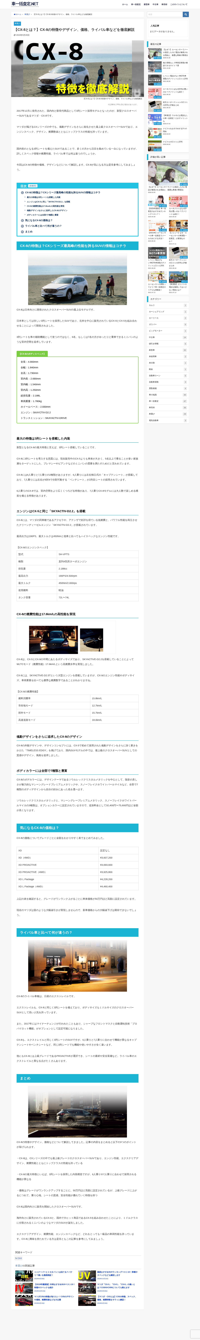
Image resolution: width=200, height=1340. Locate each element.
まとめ (27, 231)
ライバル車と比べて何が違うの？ (42, 226)
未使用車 (167, 356)
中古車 (155, 4)
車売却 (164, 4)
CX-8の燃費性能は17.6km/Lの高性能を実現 (45, 206)
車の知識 (167, 395)
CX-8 (19, 1258)
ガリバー (167, 324)
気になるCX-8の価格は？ (37, 220)
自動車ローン (167, 376)
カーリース (167, 318)
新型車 (147, 4)
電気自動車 (167, 420)
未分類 (167, 363)
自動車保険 (167, 382)
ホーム (125, 4)
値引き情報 (167, 344)
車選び (17, 23)
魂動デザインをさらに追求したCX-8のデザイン (46, 210)
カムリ (167, 305)
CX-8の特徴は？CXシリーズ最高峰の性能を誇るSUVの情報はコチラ (61, 192)
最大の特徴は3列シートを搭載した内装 (43, 197)
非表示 (33, 186)
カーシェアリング (167, 312)
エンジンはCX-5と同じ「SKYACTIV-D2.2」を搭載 (48, 202)
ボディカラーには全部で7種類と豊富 (42, 215)
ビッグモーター (167, 331)
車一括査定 (136, 4)
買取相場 (167, 388)
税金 (167, 369)
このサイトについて (178, 4)
